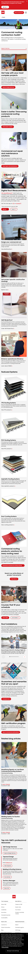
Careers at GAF (18, 904)
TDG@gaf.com (8, 862)
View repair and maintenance (10, 166)
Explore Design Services (8, 87)
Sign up (4, 7)
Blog (2, 930)
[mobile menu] (26, 12)
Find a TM (6, 888)
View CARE (5, 617)
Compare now (6, 699)
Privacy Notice (5, 947)
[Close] (26, 1)
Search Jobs (18, 907)
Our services (7, 877)
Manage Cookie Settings (13, 950)
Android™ (18, 203)
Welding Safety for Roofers (10, 816)
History (2, 907)
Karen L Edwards (6, 784)
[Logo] (3, 13)
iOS (13, 203)
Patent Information (5, 927)
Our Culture (18, 909)
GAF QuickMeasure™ (7, 193)
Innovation (3, 912)
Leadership (3, 909)
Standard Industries (5, 915)
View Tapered (7, 865)
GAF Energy (17, 930)
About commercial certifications (11, 732)
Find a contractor (19, 12)
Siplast (16, 924)
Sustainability (4, 917)
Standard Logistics (19, 927)
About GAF (3, 904)
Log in (13, 209)
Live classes (15, 617)
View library (14, 579)
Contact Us (4, 924)
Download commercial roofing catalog (12, 565)
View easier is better (7, 126)
